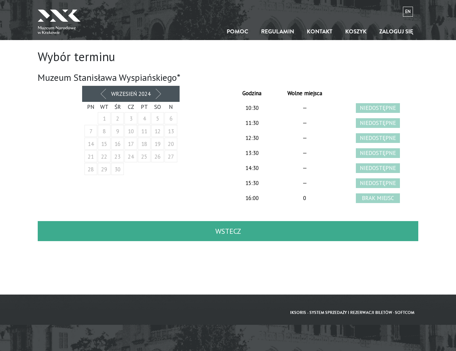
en (408, 11)
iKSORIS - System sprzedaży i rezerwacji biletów (341, 313)
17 (131, 144)
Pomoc (237, 31)
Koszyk (356, 31)
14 (91, 144)
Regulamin (277, 31)
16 (118, 144)
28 (91, 169)
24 (131, 156)
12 (158, 131)
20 (171, 144)
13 (171, 131)
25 (144, 156)
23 (118, 156)
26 (158, 156)
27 (171, 156)
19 (158, 144)
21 (91, 156)
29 (104, 169)
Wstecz (228, 231)
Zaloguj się (396, 31)
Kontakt (319, 31)
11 (144, 131)
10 (131, 131)
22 (104, 156)
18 (144, 144)
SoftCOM (404, 313)
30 (118, 169)
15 (104, 144)
